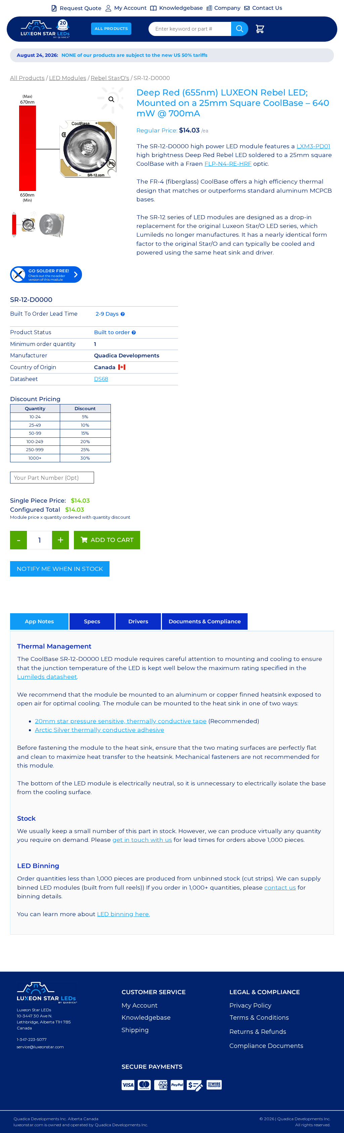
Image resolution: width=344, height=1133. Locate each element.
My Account (140, 1005)
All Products (111, 28)
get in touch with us (142, 839)
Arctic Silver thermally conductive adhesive (99, 729)
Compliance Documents (266, 1046)
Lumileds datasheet (47, 676)
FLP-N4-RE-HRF (228, 163)
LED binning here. (123, 913)
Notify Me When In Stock (60, 568)
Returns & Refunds (257, 1032)
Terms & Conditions (259, 1017)
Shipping (135, 1030)
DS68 (101, 379)
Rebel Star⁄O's (110, 78)
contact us (280, 887)
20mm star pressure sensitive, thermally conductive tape (121, 721)
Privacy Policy (250, 1005)
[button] (111, 99)
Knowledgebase (146, 1017)
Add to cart (112, 539)
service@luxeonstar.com (40, 1046)
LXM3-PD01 (313, 146)
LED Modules (67, 78)
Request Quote (80, 8)
